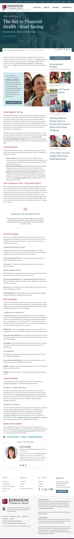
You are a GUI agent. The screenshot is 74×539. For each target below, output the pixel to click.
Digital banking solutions (21, 178)
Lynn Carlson (25, 446)
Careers (48, 1)
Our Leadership (6, 484)
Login (68, 1)
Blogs (22, 50)
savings (23, 436)
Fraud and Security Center (26, 488)
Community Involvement (8, 486)
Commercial (67, 7)
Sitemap (11, 518)
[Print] (69, 49)
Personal (37, 7)
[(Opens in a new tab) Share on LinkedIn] (60, 49)
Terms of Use (25, 516)
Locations (42, 1)
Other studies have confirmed (23, 63)
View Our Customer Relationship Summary (12, 520)
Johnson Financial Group (9, 50)
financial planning (13, 436)
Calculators (23, 481)
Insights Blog (55, 1)
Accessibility (5, 518)
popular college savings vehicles (25, 394)
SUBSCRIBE (61, 58)
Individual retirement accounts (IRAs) (28, 417)
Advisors (40, 486)
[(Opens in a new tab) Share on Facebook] (64, 49)
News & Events (6, 488)
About (35, 1)
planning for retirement (10, 383)
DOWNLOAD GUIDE (15, 102)
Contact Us (19, 1)
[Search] (72, 1)
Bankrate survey (42, 59)
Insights (22, 484)
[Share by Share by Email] (66, 49)
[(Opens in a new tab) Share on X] (62, 49)
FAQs (21, 486)
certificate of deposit (10, 315)
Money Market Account (30, 279)
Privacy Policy (5, 516)
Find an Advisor (27, 1)
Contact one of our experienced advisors (23, 431)
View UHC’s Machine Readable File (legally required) (14, 523)
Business (55, 7)
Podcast (63, 1)
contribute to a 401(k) (9, 415)
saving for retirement (35, 436)
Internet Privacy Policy (15, 516)
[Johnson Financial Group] (13, 7)
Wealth (47, 7)
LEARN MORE (63, 491)
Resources (18, 50)
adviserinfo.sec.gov (48, 508)
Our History (5, 481)
